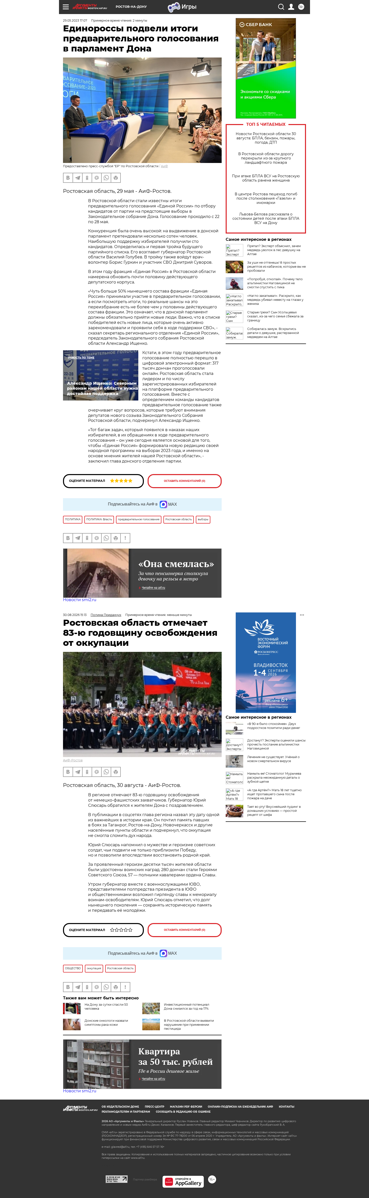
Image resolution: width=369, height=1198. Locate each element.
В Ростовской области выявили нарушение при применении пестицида (189, 1025)
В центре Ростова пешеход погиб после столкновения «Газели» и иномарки (266, 198)
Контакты (286, 1106)
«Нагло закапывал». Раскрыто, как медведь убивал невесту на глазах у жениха (275, 300)
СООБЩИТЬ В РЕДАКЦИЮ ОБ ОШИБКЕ (183, 1111)
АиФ (164, 166)
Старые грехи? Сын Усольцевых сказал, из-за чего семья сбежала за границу (275, 316)
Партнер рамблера (145, 1179)
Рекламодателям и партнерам (126, 1111)
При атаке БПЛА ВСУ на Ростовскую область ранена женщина (266, 178)
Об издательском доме (120, 1106)
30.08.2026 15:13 (75, 615)
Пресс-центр (154, 1106)
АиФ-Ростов (73, 760)
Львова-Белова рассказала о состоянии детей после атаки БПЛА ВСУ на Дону (265, 218)
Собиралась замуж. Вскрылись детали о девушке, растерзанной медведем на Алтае (273, 333)
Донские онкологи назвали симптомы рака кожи (106, 1022)
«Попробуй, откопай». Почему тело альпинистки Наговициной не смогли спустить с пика (275, 283)
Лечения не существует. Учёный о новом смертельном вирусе (273, 759)
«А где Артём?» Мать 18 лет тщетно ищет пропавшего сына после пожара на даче (274, 794)
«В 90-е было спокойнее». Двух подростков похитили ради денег (273, 726)
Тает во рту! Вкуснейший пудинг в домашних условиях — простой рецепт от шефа (274, 811)
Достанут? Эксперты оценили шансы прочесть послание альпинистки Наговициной (276, 744)
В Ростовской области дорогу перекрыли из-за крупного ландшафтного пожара (266, 158)
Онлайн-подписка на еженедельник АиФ (240, 1106)
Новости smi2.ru (79, 599)
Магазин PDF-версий (186, 1106)
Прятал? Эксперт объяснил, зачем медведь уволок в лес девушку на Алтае (274, 250)
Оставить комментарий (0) (184, 481)
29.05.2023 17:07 (75, 20)
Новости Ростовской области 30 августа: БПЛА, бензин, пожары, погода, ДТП (266, 138)
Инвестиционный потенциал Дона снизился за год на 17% (186, 1006)
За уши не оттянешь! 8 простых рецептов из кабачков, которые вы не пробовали (276, 266)
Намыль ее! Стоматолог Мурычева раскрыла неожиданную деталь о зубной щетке (274, 777)
